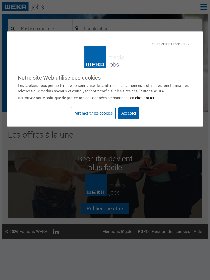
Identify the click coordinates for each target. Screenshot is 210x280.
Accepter (128, 113)
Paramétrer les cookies (93, 113)
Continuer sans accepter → (169, 44)
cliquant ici (144, 97)
